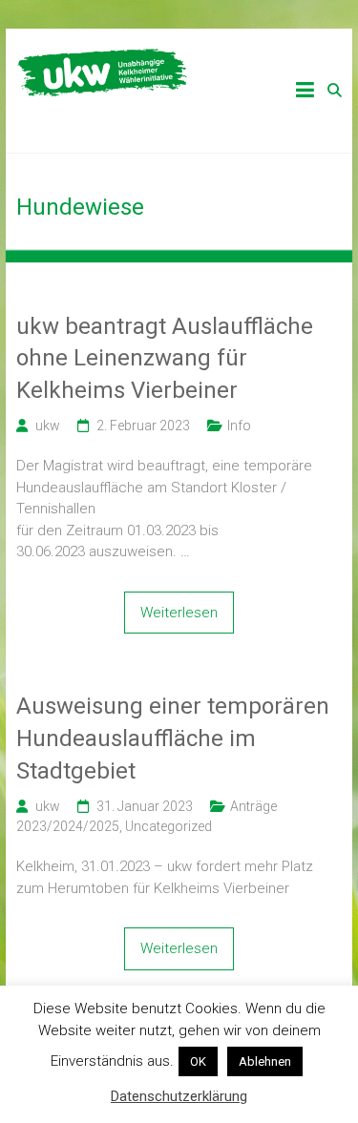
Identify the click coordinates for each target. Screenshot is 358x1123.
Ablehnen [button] (265, 1061)
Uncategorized (168, 826)
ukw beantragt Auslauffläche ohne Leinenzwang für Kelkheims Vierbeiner (164, 358)
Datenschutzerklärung (179, 1096)
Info (239, 425)
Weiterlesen (179, 612)
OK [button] (198, 1061)
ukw (47, 425)
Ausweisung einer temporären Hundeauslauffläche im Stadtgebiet (172, 738)
